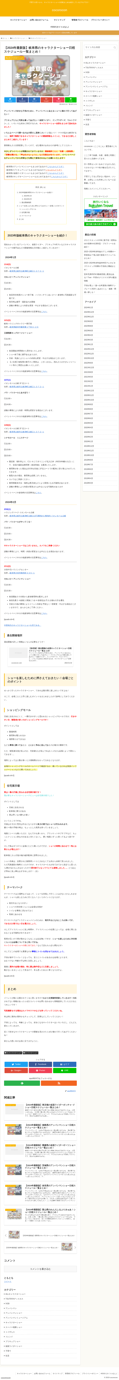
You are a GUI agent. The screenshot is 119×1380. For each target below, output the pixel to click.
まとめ (21, 219)
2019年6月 (88, 469)
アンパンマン (11, 1308)
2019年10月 (89, 455)
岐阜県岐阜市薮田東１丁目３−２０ (24, 327)
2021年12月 (89, 368)
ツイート (8, 1282)
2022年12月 (89, 349)
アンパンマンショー (13, 1313)
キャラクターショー (31, 1053)
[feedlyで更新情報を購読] (22, 1083)
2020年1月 (88, 441)
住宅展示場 (25, 212)
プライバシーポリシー (90, 1373)
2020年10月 (89, 400)
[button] (115, 47)
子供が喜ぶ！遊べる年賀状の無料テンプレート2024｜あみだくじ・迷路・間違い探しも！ (100, 288)
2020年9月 (88, 404)
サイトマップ (58, 1373)
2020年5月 (88, 423)
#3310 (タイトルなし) (109, 1373)
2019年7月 (88, 465)
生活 (7, 1356)
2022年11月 (89, 354)
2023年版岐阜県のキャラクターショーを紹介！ (36, 192)
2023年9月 (88, 321)
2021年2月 (88, 381)
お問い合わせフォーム (42, 1373)
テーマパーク (26, 216)
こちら (44, 312)
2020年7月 (88, 414)
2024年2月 (28, 199)
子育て (8, 1351)
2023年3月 (88, 340)
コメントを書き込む (40, 1269)
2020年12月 (89, 391)
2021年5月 (88, 377)
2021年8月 (88, 372)
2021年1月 (88, 386)
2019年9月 (88, 460)
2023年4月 (88, 335)
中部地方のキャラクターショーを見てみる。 (22, 625)
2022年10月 (89, 358)
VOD (7, 1304)
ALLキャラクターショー (13, 1053)
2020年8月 (88, 409)
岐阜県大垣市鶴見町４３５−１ (22, 573)
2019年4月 (88, 478)
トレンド (9, 1337)
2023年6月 (88, 331)
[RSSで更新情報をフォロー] (59, 1083)
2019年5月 (88, 474)
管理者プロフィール (72, 1373)
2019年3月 (88, 483)
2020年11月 (89, 395)
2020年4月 (88, 428)
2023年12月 (89, 312)
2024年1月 (28, 196)
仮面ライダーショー (13, 1346)
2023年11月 (89, 317)
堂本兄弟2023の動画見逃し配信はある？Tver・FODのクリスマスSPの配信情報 (100, 277)
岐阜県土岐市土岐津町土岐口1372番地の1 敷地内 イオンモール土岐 (38, 516)
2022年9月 (88, 363)
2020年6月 (88, 418)
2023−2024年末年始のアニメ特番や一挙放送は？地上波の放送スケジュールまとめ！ (100, 255)
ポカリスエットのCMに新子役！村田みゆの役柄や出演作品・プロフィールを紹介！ (100, 243)
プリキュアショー (12, 1341)
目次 (37, 187)
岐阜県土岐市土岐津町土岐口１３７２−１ (27, 271)
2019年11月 (89, 451)
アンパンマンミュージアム (16, 1318)
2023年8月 (88, 326)
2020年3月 (88, 432)
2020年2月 (88, 437)
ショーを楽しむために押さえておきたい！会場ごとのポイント (41, 206)
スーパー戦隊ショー (13, 1327)
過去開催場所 (26, 202)
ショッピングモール (28, 209)
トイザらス (10, 1332)
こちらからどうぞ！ (55, 167)
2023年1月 (88, 344)
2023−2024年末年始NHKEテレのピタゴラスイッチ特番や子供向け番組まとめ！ (100, 266)
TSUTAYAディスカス (14, 1299)
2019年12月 (89, 446)
